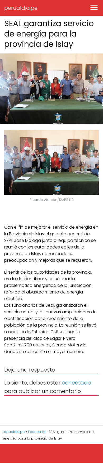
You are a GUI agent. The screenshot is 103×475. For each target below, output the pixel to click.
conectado (76, 382)
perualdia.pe (21, 8)
